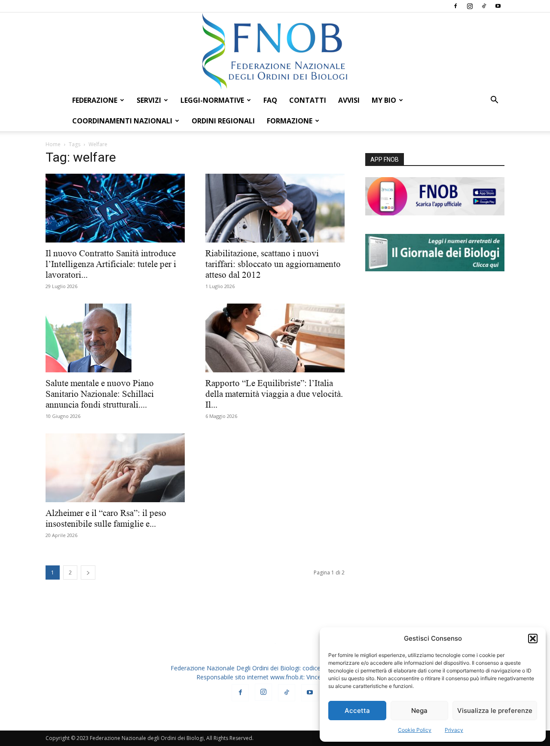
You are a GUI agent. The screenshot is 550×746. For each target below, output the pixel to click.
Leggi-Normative (212, 100)
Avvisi (349, 100)
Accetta (357, 710)
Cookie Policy (414, 730)
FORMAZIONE (289, 121)
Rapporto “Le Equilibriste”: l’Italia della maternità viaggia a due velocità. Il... (274, 394)
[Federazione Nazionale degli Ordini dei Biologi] (275, 51)
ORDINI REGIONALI (223, 121)
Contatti (307, 100)
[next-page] (88, 572)
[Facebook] (455, 6)
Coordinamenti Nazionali (122, 121)
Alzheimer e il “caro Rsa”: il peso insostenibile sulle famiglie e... (106, 518)
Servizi (149, 100)
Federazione (94, 100)
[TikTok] (483, 6)
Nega (419, 710)
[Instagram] (469, 6)
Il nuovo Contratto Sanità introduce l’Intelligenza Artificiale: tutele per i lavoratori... (111, 264)
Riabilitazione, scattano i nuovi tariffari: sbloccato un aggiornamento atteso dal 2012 (273, 264)
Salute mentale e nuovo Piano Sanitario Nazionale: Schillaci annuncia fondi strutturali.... (100, 394)
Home (53, 144)
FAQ (270, 100)
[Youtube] (498, 6)
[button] (533, 638)
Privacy (454, 730)
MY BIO (384, 100)
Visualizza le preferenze (494, 710)
